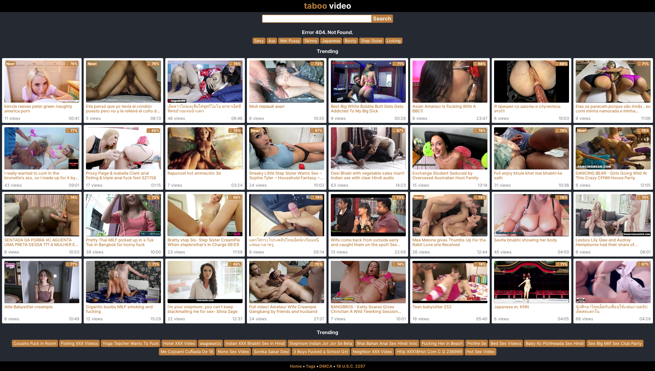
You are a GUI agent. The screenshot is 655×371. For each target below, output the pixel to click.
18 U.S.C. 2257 (350, 366)
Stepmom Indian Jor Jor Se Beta (320, 343)
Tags (310, 366)
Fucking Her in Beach (442, 343)
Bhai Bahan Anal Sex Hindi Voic (387, 343)
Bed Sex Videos (506, 343)
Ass (271, 40)
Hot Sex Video (480, 351)
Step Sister (371, 40)
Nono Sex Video (233, 351)
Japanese (331, 40)
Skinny (310, 40)
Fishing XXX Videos (79, 343)
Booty (350, 40)
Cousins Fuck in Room (35, 343)
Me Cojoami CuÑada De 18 (187, 351)
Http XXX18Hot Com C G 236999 (429, 351)
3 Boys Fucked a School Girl (320, 351)
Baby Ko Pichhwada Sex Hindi (555, 343)
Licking (394, 40)
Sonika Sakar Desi (271, 351)
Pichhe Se (476, 343)
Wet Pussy (290, 40)
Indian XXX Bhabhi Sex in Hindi (255, 343)
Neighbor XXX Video (372, 351)
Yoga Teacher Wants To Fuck (131, 343)
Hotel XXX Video (179, 343)
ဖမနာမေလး (210, 343)
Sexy (259, 40)
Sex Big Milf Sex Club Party (615, 343)
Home (296, 366)
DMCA (325, 366)
